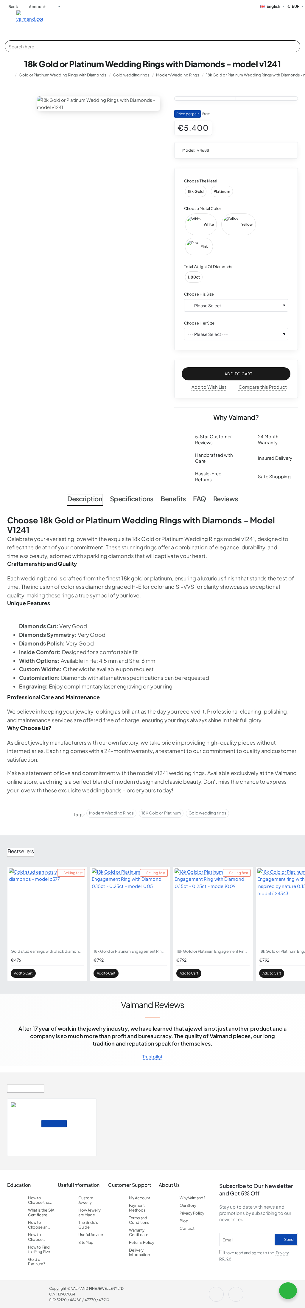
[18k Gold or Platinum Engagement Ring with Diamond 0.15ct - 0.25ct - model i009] (213, 906)
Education (19, 1185)
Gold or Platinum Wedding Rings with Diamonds (62, 75)
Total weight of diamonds (208, 266)
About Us (169, 1185)
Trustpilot (152, 1056)
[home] (9, 75)
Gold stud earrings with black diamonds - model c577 (47, 951)
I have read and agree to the (254, 1255)
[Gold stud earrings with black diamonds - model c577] (47, 906)
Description (84, 498)
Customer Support (129, 1185)
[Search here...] (294, 46)
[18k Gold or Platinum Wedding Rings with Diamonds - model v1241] (24, 1127)
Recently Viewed (25, 1087)
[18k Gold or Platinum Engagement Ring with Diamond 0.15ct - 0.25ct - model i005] (130, 906)
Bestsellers (20, 851)
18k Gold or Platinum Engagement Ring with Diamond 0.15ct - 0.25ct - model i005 (130, 951)
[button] (236, 373)
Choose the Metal (200, 181)
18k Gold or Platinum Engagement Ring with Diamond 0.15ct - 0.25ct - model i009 (213, 951)
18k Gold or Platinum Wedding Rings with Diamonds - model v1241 (67, 1114)
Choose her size (199, 323)
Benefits (173, 498)
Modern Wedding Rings (177, 75)
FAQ (199, 498)
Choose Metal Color (202, 208)
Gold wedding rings (131, 75)
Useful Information (79, 1185)
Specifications (131, 498)
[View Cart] (299, 19)
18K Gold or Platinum (161, 812)
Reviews (225, 498)
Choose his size (199, 294)
